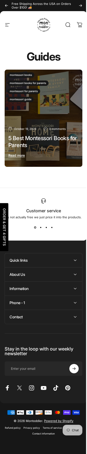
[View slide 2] (41, 227)
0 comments (57, 129)
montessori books (21, 75)
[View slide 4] (52, 227)
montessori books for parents (28, 83)
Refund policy (21, 435)
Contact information (52, 441)
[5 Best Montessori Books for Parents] (43, 118)
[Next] (80, 5)
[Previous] (6, 5)
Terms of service (60, 435)
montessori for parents (24, 91)
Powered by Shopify (57, 429)
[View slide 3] (46, 227)
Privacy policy (40, 435)
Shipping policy (29, 441)
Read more (16, 155)
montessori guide (20, 99)
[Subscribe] (70, 364)
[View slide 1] (35, 227)
